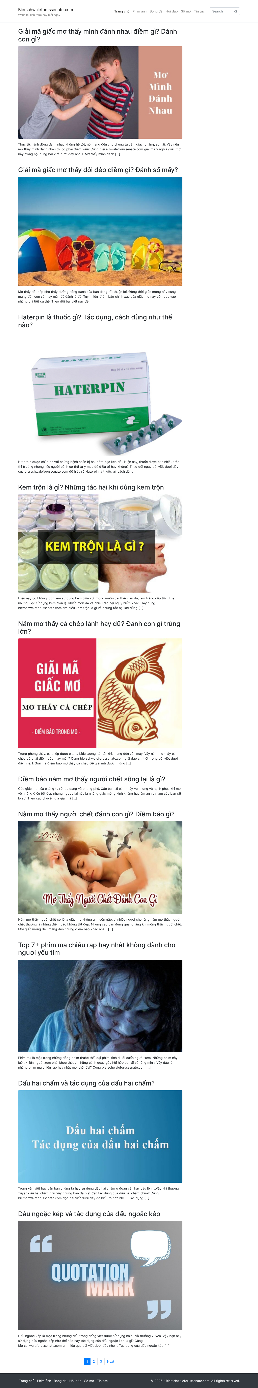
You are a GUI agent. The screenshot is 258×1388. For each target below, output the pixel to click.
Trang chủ (121, 11)
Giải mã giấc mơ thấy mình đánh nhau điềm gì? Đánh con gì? (97, 35)
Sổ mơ (186, 11)
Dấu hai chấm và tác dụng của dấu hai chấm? (86, 1083)
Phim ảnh (140, 11)
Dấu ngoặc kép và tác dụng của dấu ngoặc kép (89, 1214)
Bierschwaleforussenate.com (45, 9)
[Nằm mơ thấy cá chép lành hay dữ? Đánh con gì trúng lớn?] (100, 693)
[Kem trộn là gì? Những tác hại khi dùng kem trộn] (100, 543)
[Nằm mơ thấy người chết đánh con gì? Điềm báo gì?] (100, 867)
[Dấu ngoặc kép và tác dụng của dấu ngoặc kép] (100, 1275)
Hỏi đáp (172, 11)
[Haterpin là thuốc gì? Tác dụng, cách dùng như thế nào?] (100, 394)
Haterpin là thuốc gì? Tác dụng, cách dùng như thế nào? (95, 321)
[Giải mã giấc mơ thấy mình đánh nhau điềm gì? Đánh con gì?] (100, 92)
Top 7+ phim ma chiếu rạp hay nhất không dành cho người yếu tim (96, 948)
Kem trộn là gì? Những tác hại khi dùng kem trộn (91, 487)
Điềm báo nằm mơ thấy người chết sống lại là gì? (91, 779)
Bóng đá (156, 11)
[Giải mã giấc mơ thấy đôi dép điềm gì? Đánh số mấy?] (100, 231)
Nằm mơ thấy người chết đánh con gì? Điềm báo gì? (96, 814)
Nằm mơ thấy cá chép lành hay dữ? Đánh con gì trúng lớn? (99, 627)
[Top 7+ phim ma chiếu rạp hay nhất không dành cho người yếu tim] (100, 1006)
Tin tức (199, 11)
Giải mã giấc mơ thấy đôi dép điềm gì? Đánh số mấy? (98, 170)
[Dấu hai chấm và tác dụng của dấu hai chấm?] (100, 1136)
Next (110, 1361)
